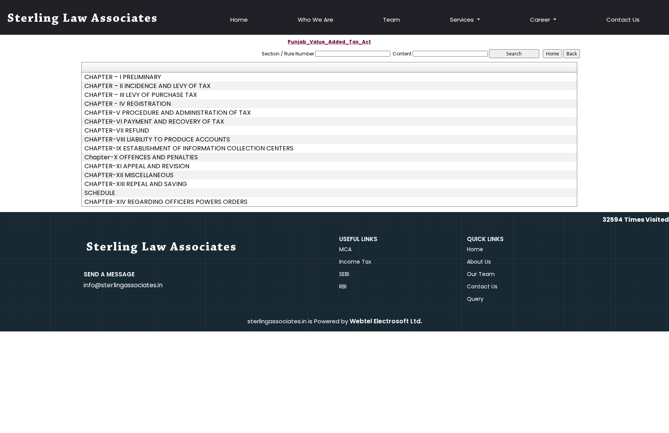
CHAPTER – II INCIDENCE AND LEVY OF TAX (147, 86)
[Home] (83, 19)
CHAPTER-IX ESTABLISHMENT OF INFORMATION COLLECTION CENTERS (188, 148)
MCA (345, 249)
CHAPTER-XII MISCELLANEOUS (128, 175)
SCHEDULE (99, 193)
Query (475, 299)
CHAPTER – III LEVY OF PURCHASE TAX (140, 95)
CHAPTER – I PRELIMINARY (122, 77)
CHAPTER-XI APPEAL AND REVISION (136, 166)
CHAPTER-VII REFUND (116, 131)
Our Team (481, 274)
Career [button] (541, 20)
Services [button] (462, 20)
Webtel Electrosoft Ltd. (386, 321)
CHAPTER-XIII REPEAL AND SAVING (135, 184)
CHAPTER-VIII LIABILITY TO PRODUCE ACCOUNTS (157, 139)
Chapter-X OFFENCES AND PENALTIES (141, 157)
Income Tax (355, 262)
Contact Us (623, 20)
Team (391, 20)
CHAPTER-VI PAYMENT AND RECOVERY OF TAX (154, 122)
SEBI (344, 274)
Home (239, 20)
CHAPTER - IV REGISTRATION (127, 104)
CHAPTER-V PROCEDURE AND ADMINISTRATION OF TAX (167, 113)
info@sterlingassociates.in (123, 285)
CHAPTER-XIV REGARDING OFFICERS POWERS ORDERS (165, 202)
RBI (343, 286)
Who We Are (315, 20)
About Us (479, 262)
